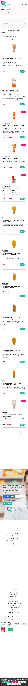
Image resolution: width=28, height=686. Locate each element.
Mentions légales (14, 614)
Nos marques (14, 594)
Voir (22, 71)
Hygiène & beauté (11, 12)
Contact (14, 609)
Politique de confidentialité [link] (14, 684)
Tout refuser (14, 682)
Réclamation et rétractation (14, 603)
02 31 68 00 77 (14, 538)
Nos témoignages (14, 596)
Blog (14, 605)
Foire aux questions (14, 607)
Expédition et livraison (14, 601)
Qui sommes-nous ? (14, 592)
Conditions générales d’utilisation (14, 616)
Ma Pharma (3, 12)
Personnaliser (22, 682)
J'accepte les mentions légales (11, 500)
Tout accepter (6, 682)
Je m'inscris (7, 503)
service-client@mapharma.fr (15, 540)
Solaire (17, 12)
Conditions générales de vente (14, 619)
